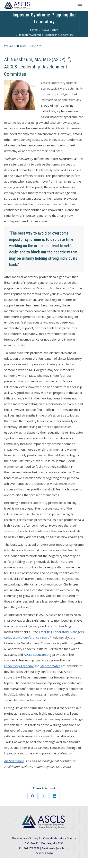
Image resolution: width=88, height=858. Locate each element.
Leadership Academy (19, 666)
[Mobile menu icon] (80, 6)
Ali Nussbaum (14, 761)
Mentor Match (50, 666)
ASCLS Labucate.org (38, 654)
